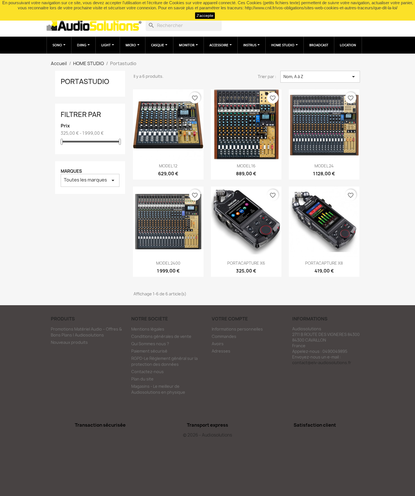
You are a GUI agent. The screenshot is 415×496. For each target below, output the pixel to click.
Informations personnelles (237, 329)
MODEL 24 (324, 166)
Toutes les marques (90, 180)
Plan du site (142, 379)
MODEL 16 (246, 166)
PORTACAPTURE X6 (246, 263)
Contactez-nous (147, 371)
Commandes (224, 336)
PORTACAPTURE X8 (324, 263)
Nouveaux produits (69, 342)
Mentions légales (147, 329)
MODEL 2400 (168, 263)
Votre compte (230, 319)
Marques (71, 171)
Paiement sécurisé (149, 351)
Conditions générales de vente (161, 336)
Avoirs (218, 343)
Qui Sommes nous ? (150, 343)
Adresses (221, 351)
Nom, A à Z (320, 76)
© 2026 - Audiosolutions (207, 435)
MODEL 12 (168, 166)
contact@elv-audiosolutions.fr (321, 362)
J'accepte (204, 15)
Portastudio (85, 81)
